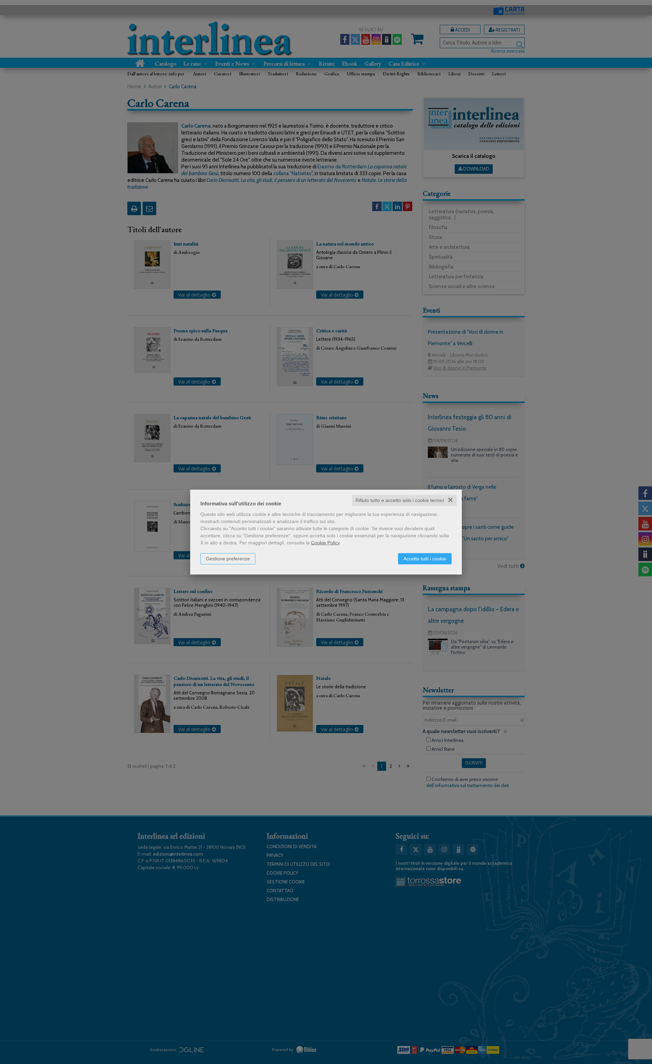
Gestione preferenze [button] (228, 558)
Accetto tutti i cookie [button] (424, 558)
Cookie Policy (325, 542)
